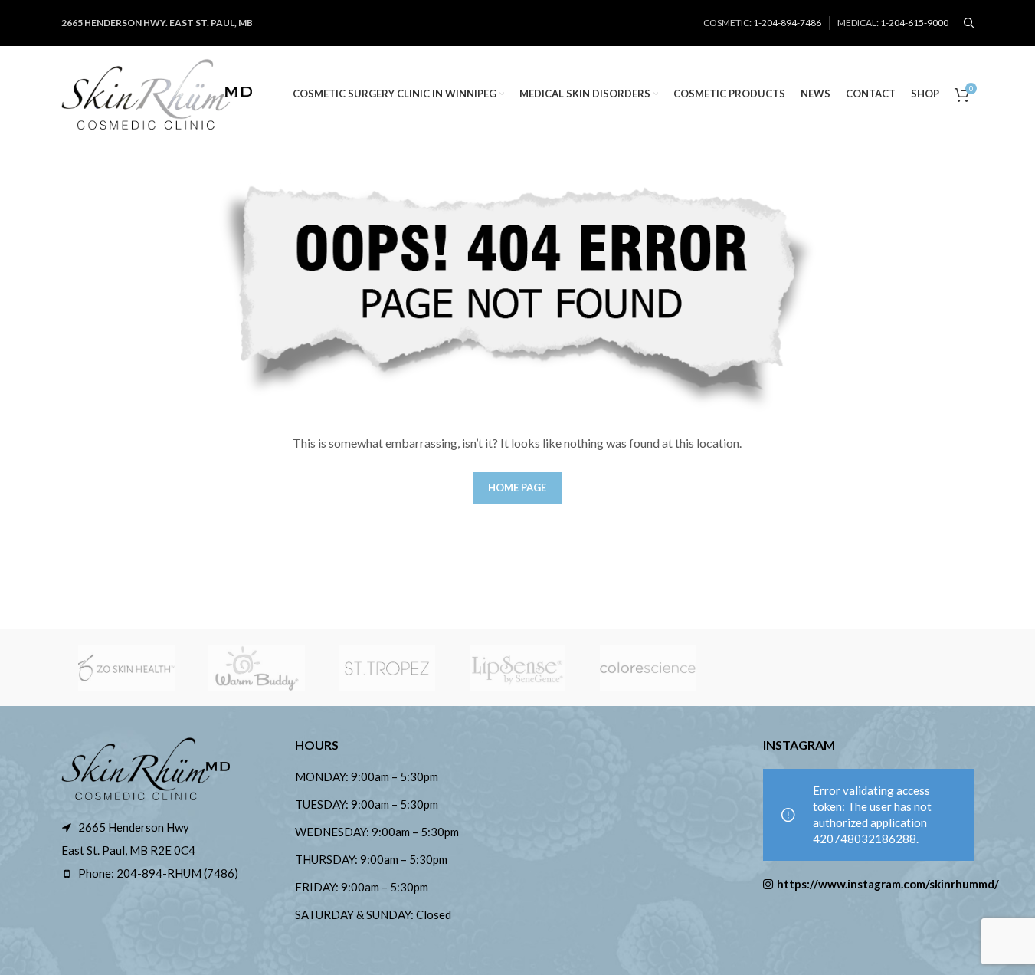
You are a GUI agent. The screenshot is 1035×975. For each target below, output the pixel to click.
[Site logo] (157, 92)
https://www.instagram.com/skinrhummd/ (875, 884)
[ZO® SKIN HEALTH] (126, 667)
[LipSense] (517, 667)
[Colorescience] (648, 667)
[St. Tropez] (387, 667)
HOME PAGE (517, 487)
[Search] (969, 23)
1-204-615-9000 (914, 22)
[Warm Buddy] (257, 667)
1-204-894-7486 (787, 22)
